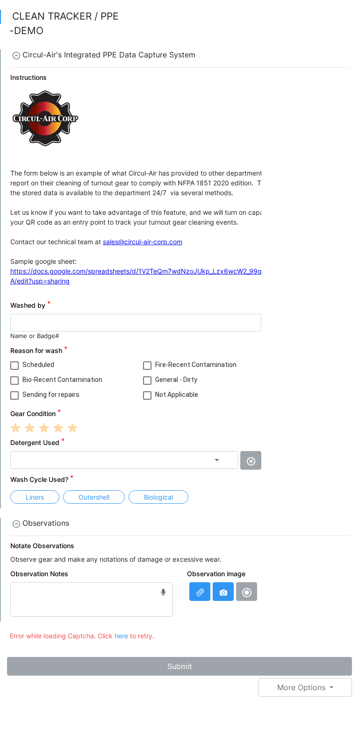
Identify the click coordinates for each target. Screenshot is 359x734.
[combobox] (124, 460)
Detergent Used (34, 442)
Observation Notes (39, 574)
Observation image (216, 574)
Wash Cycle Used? (39, 479)
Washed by (27, 305)
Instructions (28, 77)
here (121, 636)
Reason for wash (36, 350)
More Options (302, 687)
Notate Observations (42, 546)
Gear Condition (33, 413)
